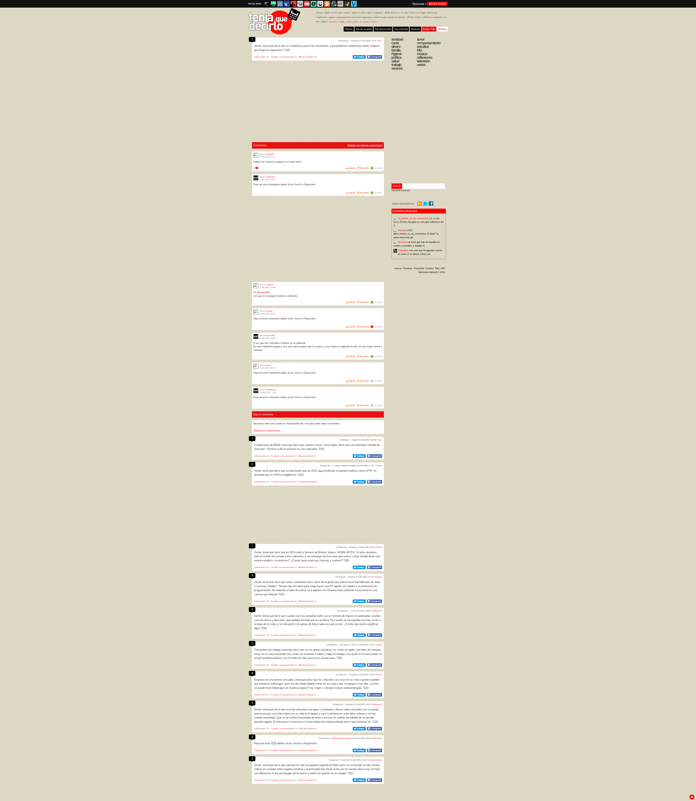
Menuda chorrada (306, 57)
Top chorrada (401, 29)
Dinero (396, 47)
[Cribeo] (313, 4)
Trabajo (379, 645)
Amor (380, 41)
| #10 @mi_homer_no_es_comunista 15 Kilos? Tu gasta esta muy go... (416, 234)
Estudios (378, 577)
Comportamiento (375, 760)
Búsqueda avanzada (401, 190)
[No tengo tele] (334, 4)
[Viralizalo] (354, 4)
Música (422, 54)
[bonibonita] (255, 177)
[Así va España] (293, 4)
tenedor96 (270, 335)
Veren (268, 365)
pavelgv (269, 311)
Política (379, 466)
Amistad (397, 39)
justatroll (269, 285)
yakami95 (270, 154)
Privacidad (419, 268)
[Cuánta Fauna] (327, 4)
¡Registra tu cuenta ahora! (267, 430)
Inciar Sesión (294, 184)
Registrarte (310, 184)
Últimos (349, 29)
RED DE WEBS (254, 4)
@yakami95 (263, 292)
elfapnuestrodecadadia (341, 738)
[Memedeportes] (280, 4)
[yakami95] (255, 155)
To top (692, 797)
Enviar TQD (429, 29)
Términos (407, 268)
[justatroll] (255, 285)
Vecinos (397, 68)
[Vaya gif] (340, 4)
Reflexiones (377, 611)
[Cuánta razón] (273, 4)
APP (443, 268)
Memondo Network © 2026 (432, 272)
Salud (395, 61)
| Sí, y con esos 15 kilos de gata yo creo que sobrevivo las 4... (418, 222)
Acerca (398, 268)
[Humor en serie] (320, 4)
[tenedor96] (255, 336)
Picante (379, 675)
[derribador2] (255, 390)
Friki (419, 50)
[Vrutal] (307, 4)
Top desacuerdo (383, 29)
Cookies (430, 268)
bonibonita (270, 177)
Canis (379, 440)
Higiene (397, 54)
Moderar (442, 29)
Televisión (423, 61)
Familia (396, 50)
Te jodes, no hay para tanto (282, 57)
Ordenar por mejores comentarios (364, 145)
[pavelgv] (255, 312)
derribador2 (271, 390)
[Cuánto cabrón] (300, 4)
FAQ (437, 268)
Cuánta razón (260, 57)
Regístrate (418, 3)
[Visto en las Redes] (287, 4)
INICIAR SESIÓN (437, 4)
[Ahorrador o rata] (347, 4)
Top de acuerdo (364, 29)
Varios (421, 65)
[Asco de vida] (267, 4)
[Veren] (255, 366)
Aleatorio (415, 29)
